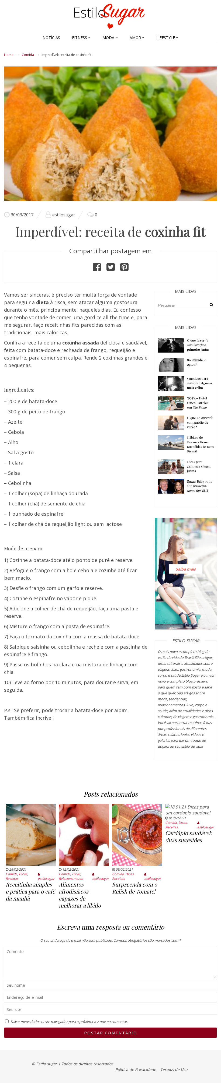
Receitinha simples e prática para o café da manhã (30, 891)
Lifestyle (165, 37)
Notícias (51, 37)
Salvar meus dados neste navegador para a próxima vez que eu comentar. (69, 1021)
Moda (108, 37)
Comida (28, 54)
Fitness (79, 37)
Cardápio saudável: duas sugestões (188, 836)
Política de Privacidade (135, 1069)
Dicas (23, 874)
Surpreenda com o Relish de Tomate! (134, 888)
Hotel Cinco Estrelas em (197, 402)
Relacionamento (71, 878)
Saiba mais (186, 568)
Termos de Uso (173, 1069)
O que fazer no (198, 344)
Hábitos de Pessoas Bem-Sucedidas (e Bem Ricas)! (200, 444)
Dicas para (199, 466)
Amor (135, 37)
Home (8, 54)
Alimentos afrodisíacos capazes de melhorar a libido (80, 895)
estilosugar (63, 215)
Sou (196, 362)
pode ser (199, 486)
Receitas (12, 878)
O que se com (200, 422)
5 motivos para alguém (199, 383)
